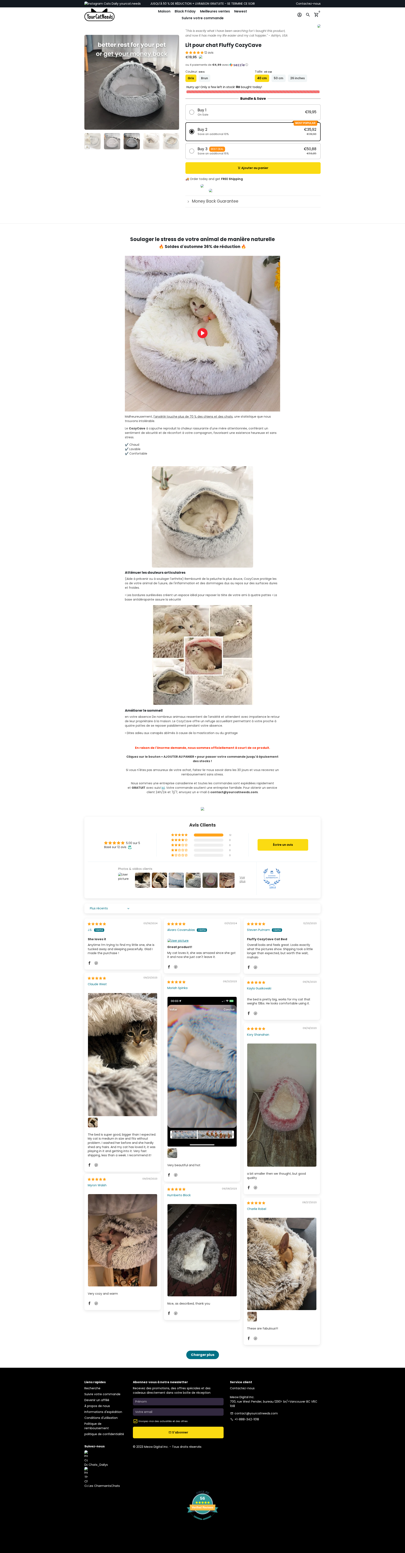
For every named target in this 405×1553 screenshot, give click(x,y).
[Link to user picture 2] (93, 1122)
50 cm (278, 78)
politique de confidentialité (104, 1434)
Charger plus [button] (202, 1354)
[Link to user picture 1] (202, 941)
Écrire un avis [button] (283, 845)
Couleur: (195, 71)
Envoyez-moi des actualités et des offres (163, 1421)
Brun (204, 78)
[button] (194, 52)
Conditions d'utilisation (101, 1418)
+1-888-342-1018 (244, 1419)
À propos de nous (97, 1406)
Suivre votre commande (203, 18)
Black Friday (185, 11)
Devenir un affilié (96, 1400)
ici (163, 788)
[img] (97, 924)
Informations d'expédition (103, 1412)
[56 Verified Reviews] (202, 1522)
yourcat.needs (130, 3)
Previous (89, 82)
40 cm (262, 78)
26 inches (297, 78)
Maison (164, 11)
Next (173, 82)
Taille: (263, 71)
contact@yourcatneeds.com (254, 1413)
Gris (191, 78)
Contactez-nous (308, 3)
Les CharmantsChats (104, 1486)
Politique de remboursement (96, 1426)
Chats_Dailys (98, 1465)
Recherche (92, 1388)
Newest (240, 11)
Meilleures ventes (215, 11)
